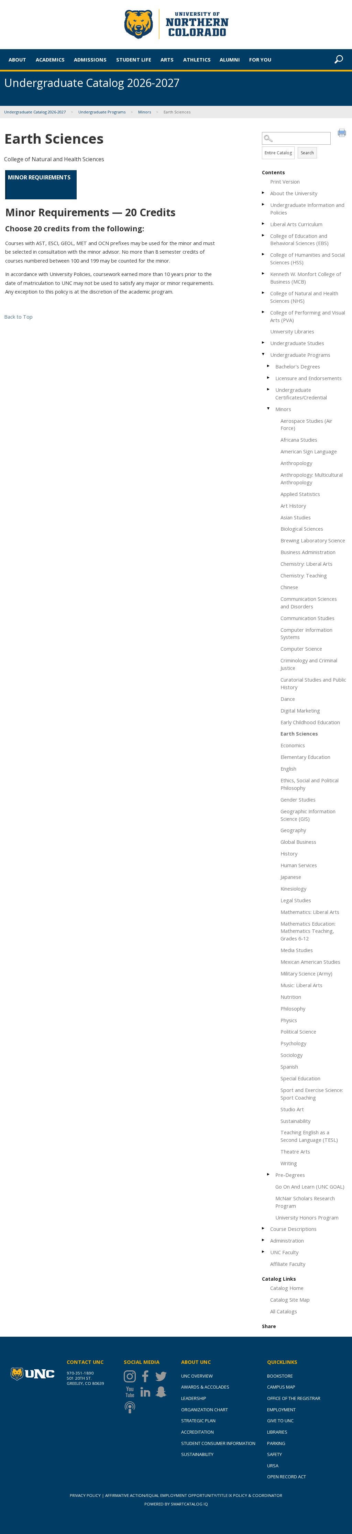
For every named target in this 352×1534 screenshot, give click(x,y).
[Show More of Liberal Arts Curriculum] (263, 223)
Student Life (133, 59)
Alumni (230, 59)
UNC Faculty (284, 1252)
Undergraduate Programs (101, 111)
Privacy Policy (85, 1495)
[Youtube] (131, 1392)
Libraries (277, 1432)
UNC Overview (197, 1376)
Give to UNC (280, 1420)
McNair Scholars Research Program (305, 1202)
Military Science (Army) (306, 973)
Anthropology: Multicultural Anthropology (311, 478)
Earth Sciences (299, 733)
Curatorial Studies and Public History (313, 683)
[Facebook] (147, 1376)
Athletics (197, 59)
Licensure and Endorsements (308, 378)
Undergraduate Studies (297, 343)
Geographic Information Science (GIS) (308, 815)
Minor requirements (39, 177)
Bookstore (280, 1376)
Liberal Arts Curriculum (296, 224)
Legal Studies (295, 900)
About (17, 59)
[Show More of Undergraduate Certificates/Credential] (269, 389)
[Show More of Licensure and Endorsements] (269, 377)
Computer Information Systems (306, 633)
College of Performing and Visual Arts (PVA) (307, 316)
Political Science (298, 1031)
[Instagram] (131, 1376)
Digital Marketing (300, 710)
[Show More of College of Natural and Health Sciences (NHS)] (263, 292)
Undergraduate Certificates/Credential (301, 393)
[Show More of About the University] (263, 192)
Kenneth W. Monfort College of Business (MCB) (305, 278)
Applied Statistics (300, 493)
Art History (293, 505)
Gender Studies (298, 799)
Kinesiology (293, 888)
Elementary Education (305, 756)
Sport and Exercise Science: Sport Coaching (311, 1093)
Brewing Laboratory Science (312, 540)
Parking (276, 1443)
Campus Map (281, 1387)
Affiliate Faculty (287, 1263)
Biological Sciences (301, 528)
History (288, 853)
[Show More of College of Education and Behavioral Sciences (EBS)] (263, 235)
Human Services (298, 865)
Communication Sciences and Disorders (308, 602)
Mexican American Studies (310, 961)
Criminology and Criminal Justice (308, 664)
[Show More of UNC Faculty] (263, 1251)
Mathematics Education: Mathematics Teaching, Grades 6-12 (308, 931)
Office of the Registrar (293, 1398)
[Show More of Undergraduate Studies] (263, 342)
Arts (167, 59)
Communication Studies (307, 618)
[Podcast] (131, 1407)
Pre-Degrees (290, 1174)
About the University (293, 193)
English (288, 768)
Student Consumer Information (218, 1443)
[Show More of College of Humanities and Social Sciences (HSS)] (263, 254)
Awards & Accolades (205, 1387)
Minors (144, 111)
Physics (288, 1020)
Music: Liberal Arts (301, 985)
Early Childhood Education (310, 722)
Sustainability (295, 1120)
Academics (50, 59)
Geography (293, 830)
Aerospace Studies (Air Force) (306, 424)
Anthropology (296, 463)
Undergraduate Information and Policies (307, 208)
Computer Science (301, 648)
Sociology (291, 1054)
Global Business (298, 841)
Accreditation (197, 1432)
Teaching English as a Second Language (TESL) (309, 1136)
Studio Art (292, 1109)
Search (307, 153)
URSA (272, 1466)
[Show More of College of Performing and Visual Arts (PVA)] (263, 311)
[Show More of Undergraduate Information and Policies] (263, 204)
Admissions (90, 59)
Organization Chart (204, 1409)
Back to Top (18, 316)
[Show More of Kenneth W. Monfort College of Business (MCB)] (263, 273)
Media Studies (296, 950)
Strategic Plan (198, 1420)
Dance (287, 698)
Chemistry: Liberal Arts (306, 563)
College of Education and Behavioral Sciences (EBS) (299, 239)
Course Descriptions (293, 1228)
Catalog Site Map (290, 1299)
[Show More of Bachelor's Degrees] (269, 365)
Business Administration (308, 552)
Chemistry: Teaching (303, 575)
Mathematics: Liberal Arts (309, 911)
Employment (281, 1409)
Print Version (285, 181)
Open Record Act (286, 1477)
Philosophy (292, 1008)
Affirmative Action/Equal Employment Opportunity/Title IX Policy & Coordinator (193, 1495)
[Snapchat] (162, 1392)
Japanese (290, 876)
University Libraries (292, 331)
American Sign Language (308, 451)
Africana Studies (298, 439)
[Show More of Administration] (263, 1239)
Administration (287, 1240)
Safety (274, 1454)
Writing (288, 1163)
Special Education (300, 1078)
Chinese (289, 587)
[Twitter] (162, 1376)
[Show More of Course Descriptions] (263, 1228)
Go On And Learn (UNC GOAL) (309, 1186)
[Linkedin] (147, 1392)
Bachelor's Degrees (297, 366)
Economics (292, 745)
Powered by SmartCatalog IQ (176, 1504)
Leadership (193, 1398)
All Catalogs (283, 1311)
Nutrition (290, 996)
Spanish (289, 1066)
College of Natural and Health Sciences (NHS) (304, 297)
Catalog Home (287, 1287)
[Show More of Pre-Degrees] (269, 1174)
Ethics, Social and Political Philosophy (309, 784)
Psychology (293, 1043)
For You (260, 59)
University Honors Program (307, 1217)
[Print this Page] (343, 134)
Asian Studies (295, 517)
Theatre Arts (295, 1151)
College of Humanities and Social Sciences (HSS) (307, 258)
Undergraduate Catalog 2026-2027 (35, 111)
